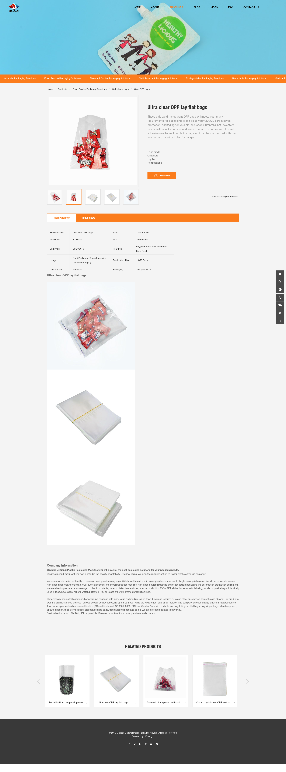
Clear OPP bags (142, 89)
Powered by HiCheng (143, 736)
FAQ (230, 7)
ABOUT (155, 7)
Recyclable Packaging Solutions (249, 78)
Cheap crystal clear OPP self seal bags (170, 702)
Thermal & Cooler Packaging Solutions (110, 78)
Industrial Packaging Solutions (20, 78)
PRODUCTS (176, 7)
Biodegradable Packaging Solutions (205, 78)
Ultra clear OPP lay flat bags (68, 702)
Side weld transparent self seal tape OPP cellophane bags (118, 702)
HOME (137, 7)
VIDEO (214, 7)
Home (50, 89)
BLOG (196, 7)
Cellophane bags (120, 89)
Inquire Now (165, 175)
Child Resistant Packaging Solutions (158, 78)
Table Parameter (61, 217)
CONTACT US (251, 7)
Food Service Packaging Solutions (62, 78)
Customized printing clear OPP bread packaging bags (217, 702)
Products (62, 89)
